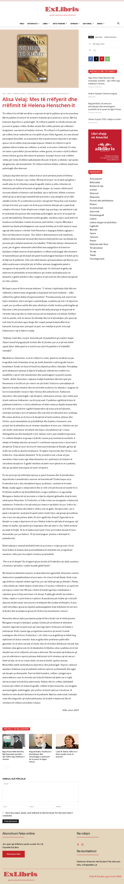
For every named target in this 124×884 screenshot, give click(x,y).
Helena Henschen (110, 37)
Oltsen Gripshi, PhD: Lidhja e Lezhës (104, 119)
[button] (118, 24)
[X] (96, 58)
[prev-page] (3, 767)
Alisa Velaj (98, 37)
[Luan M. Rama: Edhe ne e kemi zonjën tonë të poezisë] (67, 741)
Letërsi (9, 94)
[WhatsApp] (107, 58)
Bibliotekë (92, 97)
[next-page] (7, 767)
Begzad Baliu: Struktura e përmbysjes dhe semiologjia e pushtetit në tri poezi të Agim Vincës (40, 756)
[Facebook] (90, 58)
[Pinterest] (101, 58)
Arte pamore (92, 122)
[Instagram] (82, 844)
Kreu (4, 94)
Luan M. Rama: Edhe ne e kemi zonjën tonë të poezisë (67, 754)
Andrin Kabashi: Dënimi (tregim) (102, 93)
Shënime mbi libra (19, 94)
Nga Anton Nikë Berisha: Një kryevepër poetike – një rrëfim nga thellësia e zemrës (13, 755)
